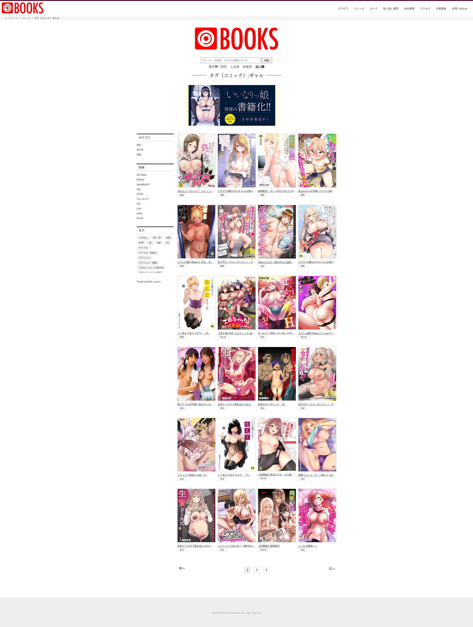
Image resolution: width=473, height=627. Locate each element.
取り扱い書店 (391, 8)
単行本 (140, 150)
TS (167, 242)
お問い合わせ (459, 8)
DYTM (140, 194)
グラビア (343, 8)
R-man (140, 218)
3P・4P (157, 237)
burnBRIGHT (143, 184)
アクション (144, 257)
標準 (224, 66)
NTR (141, 242)
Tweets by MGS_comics (149, 282)
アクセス (425, 8)
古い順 (259, 66)
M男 (168, 237)
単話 (139, 145)
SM (159, 242)
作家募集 (441, 8)
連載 (139, 154)
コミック (359, 8)
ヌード (374, 8)
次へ (332, 568)
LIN (138, 204)
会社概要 (409, 8)
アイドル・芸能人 (148, 252)
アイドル (143, 247)
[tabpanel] (236, 105)
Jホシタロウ (143, 199)
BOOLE (140, 180)
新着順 (247, 66)
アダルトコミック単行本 (151, 267)
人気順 (234, 66)
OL (150, 242)
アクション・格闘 (148, 262)
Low (139, 208)
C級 (139, 189)
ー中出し (143, 237)
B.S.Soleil (142, 175)
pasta (139, 213)
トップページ (11, 18)
